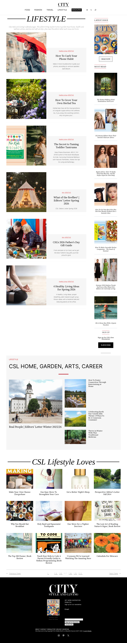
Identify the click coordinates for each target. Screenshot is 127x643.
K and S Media (87, 631)
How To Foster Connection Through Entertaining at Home (97, 383)
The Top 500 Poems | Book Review (19, 557)
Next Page (115, 573)
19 (75, 573)
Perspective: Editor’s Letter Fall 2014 (107, 493)
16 (61, 573)
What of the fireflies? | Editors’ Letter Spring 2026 (66, 200)
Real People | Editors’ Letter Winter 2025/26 (35, 426)
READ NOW (106, 59)
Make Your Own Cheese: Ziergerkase (20, 493)
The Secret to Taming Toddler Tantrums (66, 146)
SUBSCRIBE (106, 345)
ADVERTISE (65, 629)
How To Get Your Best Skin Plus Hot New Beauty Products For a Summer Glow (105, 211)
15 (56, 573)
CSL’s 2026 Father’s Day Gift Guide (66, 244)
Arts (63, 192)
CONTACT (43, 629)
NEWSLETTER (51, 629)
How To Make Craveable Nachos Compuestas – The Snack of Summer (105, 249)
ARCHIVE (58, 629)
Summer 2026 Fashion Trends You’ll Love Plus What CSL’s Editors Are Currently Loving (106, 287)
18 (70, 573)
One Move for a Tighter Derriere (78, 525)
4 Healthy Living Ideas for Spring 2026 (66, 288)
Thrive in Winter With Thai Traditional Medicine (95, 434)
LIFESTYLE (71, 51)
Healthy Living (63, 51)
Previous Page (13, 573)
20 (81, 573)
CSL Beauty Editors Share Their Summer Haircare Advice (105, 136)
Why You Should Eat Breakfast (20, 525)
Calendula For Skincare (107, 556)
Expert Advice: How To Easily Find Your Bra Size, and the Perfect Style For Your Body (106, 173)
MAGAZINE (76, 10)
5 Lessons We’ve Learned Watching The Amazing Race (78, 557)
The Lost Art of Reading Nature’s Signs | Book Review (107, 525)
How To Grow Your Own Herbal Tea (66, 102)
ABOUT (37, 629)
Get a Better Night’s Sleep (78, 492)
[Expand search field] (95, 10)
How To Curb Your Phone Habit (66, 57)
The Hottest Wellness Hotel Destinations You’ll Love (106, 100)
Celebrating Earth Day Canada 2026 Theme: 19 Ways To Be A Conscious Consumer (96, 416)
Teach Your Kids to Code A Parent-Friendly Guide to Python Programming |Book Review (49, 559)
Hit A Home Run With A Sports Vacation (105, 324)
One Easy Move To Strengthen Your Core (49, 493)
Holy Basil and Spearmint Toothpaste (49, 525)
